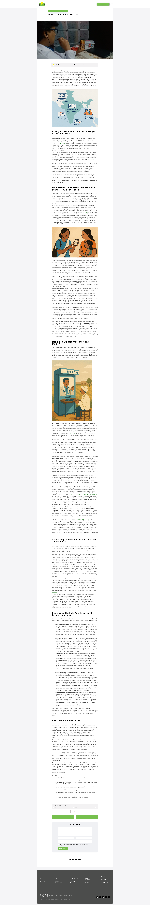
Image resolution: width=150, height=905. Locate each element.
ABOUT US (58, 4)
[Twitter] (100, 897)
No (96, 807)
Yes (55, 807)
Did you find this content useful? (60, 805)
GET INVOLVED (74, 4)
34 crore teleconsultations (76, 268)
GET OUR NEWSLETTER (86, 817)
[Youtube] (103, 897)
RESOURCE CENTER (85, 4)
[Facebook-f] (97, 897)
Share (63, 817)
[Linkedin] (109, 897)
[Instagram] (106, 897)
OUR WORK (66, 4)
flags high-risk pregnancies (82, 519)
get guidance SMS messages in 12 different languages (83, 494)
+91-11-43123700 (51, 899)
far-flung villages (61, 143)
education (54, 592)
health (88, 156)
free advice (72, 433)
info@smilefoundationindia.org (65, 899)
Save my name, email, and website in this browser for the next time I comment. (74, 845)
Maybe (75, 807)
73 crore (85, 212)
